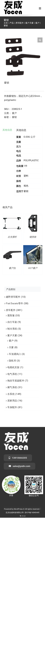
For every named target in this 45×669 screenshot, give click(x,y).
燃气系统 (12, 387)
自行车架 (12, 322)
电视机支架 (13, 367)
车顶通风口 (15, 354)
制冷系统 (12, 328)
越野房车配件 (13, 296)
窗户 (14, 113)
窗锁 (14, 117)
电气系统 (12, 374)
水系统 (11, 394)
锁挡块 (33, 237)
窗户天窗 (12, 335)
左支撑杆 (12, 237)
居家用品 (12, 400)
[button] (40, 39)
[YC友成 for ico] (13, 2)
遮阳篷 (11, 315)
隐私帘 (12, 360)
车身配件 (12, 407)
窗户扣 (12, 268)
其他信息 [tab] (7, 129)
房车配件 (11, 310)
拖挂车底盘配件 (15, 380)
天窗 (11, 347)
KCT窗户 (32, 268)
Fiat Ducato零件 (14, 303)
